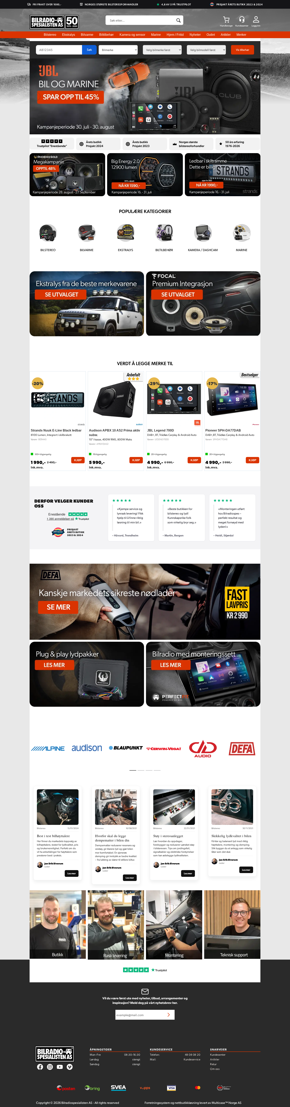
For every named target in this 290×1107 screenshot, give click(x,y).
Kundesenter (218, 1054)
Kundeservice (192, 1059)
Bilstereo (50, 34)
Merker (241, 34)
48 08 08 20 (192, 1054)
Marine (156, 34)
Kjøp (78, 460)
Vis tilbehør (242, 49)
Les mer (71, 873)
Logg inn (256, 25)
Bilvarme (87, 34)
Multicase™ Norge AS (226, 1102)
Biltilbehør (106, 34)
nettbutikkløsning (187, 1102)
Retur (213, 1064)
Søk (89, 49)
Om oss (215, 1068)
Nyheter (195, 34)
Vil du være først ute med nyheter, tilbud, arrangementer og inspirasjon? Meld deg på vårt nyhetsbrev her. (145, 1000)
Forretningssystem (157, 1102)
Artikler (226, 34)
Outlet (211, 34)
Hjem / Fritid (175, 34)
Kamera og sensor (132, 34)
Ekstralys (68, 34)
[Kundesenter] (242, 19)
